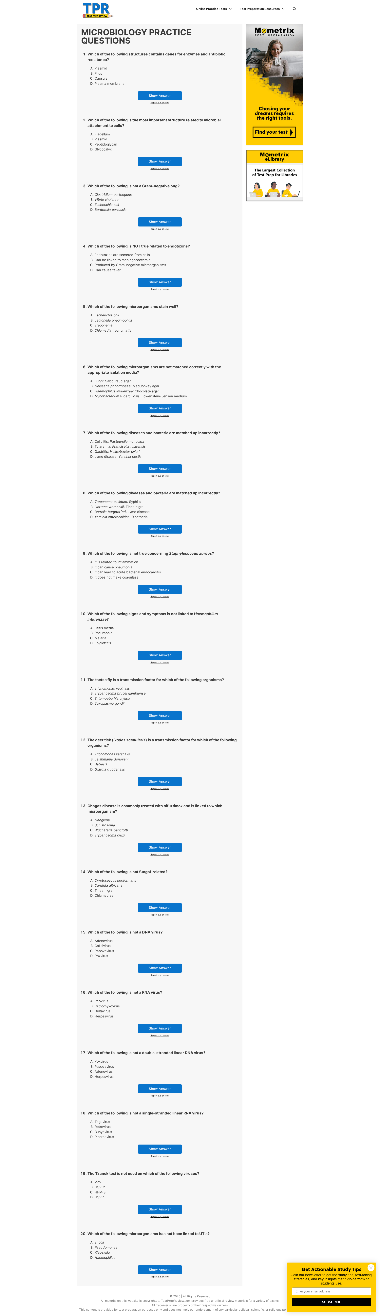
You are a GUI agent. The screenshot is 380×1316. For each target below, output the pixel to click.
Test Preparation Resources (260, 9)
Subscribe (331, 1302)
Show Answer (160, 96)
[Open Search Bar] (294, 9)
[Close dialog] (371, 1267)
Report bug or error (160, 102)
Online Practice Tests (211, 9)
